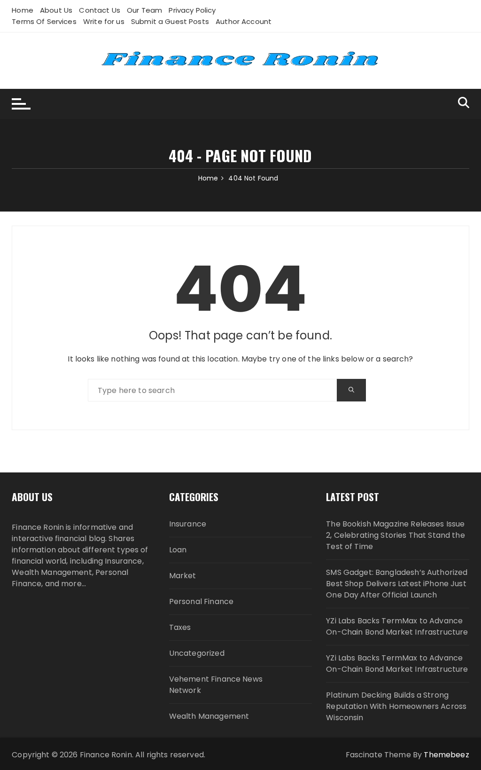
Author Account (244, 21)
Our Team (144, 10)
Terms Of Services (44, 21)
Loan (178, 549)
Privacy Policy (192, 10)
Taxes (180, 627)
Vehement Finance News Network (216, 685)
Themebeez (446, 754)
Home (22, 10)
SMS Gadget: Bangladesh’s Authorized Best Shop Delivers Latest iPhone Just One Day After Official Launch (396, 583)
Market (182, 575)
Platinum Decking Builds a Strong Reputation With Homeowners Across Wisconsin (396, 706)
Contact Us (99, 10)
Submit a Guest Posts (170, 21)
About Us (56, 10)
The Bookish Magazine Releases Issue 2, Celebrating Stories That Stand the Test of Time (395, 535)
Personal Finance (201, 601)
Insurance (187, 524)
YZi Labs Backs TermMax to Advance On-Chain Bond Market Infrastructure (397, 626)
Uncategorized (197, 653)
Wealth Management (209, 716)
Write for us (103, 21)
